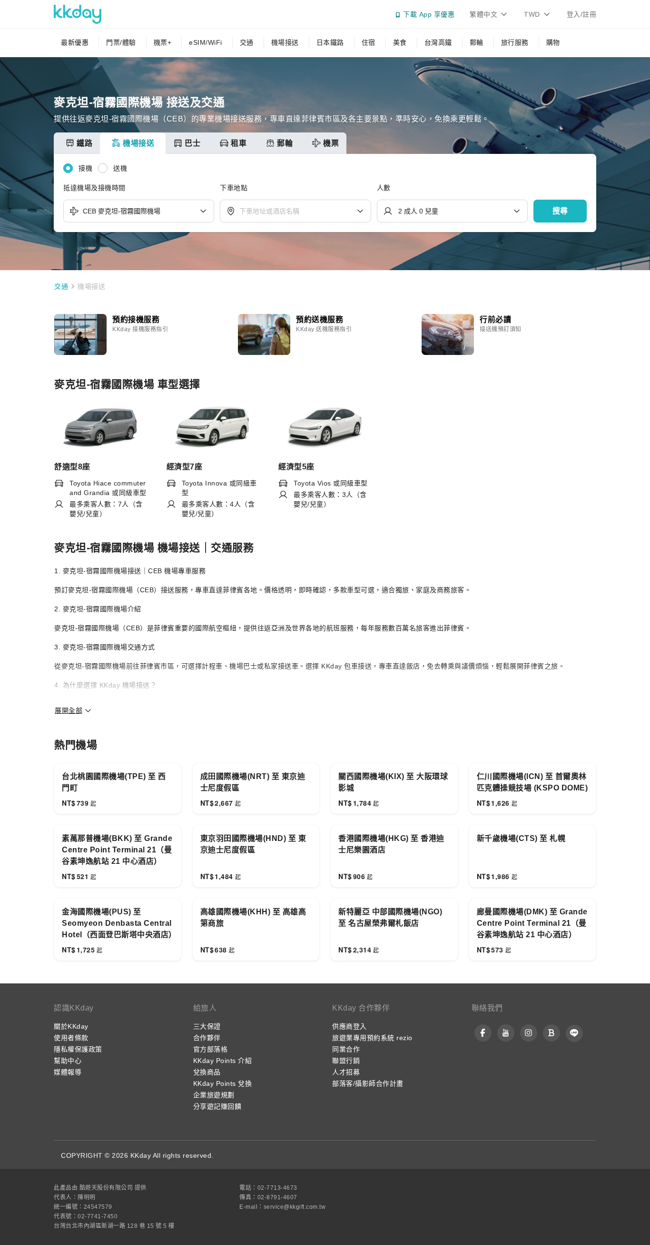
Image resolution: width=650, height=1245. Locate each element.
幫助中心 (67, 1060)
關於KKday (71, 1026)
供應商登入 (349, 1026)
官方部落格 (210, 1049)
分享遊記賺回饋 (217, 1106)
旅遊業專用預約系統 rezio (372, 1038)
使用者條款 (71, 1038)
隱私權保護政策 (78, 1049)
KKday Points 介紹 (222, 1060)
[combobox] (138, 211)
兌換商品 (207, 1072)
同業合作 (346, 1049)
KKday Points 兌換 (222, 1083)
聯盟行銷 (346, 1060)
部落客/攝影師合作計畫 (368, 1083)
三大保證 (207, 1026)
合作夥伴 (207, 1038)
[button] (560, 211)
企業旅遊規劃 (214, 1095)
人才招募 (346, 1072)
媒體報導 (67, 1072)
